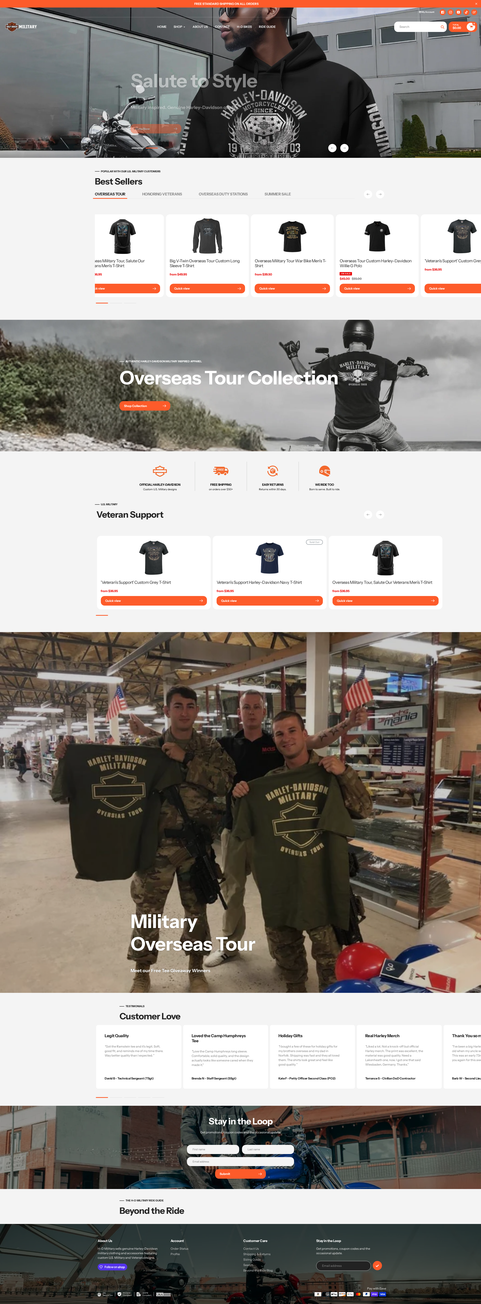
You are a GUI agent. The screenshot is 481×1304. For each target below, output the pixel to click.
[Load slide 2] (152, 149)
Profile (175, 1254)
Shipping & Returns (257, 1254)
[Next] (380, 194)
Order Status (179, 1248)
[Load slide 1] (138, 149)
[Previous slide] (332, 148)
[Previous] (368, 194)
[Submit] (377, 1265)
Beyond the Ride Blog (258, 1270)
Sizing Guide (252, 1259)
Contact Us (251, 1248)
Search (248, 1265)
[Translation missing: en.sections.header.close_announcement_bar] (476, 4)
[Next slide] (344, 148)
